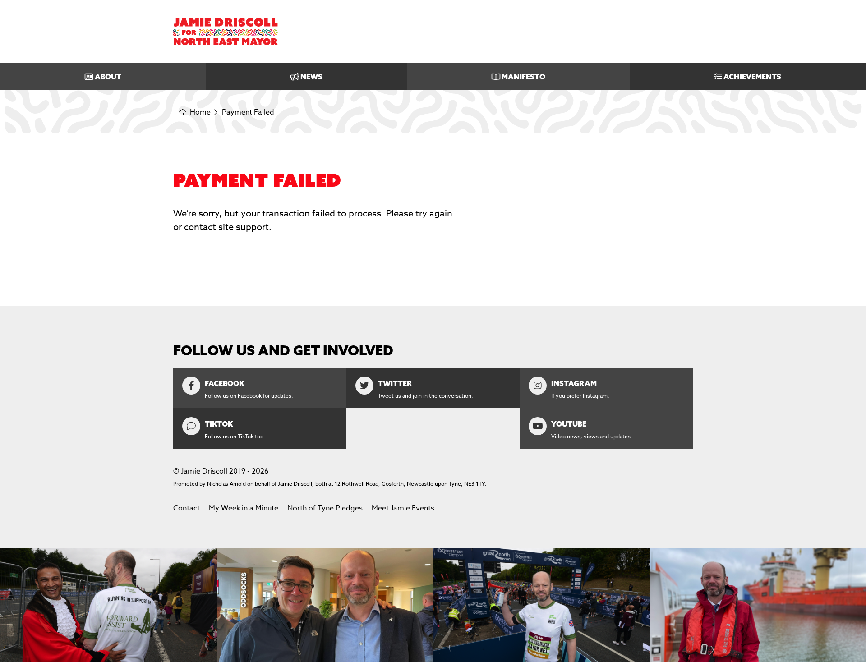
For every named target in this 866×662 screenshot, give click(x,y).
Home (200, 112)
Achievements (752, 76)
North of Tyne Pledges (325, 508)
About (108, 76)
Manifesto (523, 76)
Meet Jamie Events (403, 508)
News (311, 76)
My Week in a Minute (243, 508)
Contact (186, 508)
